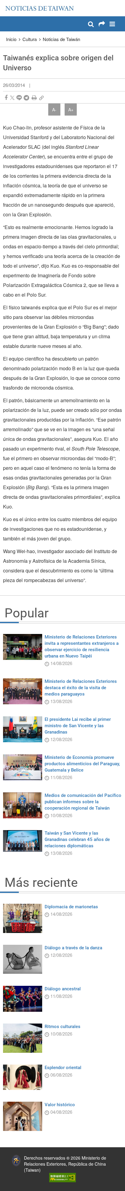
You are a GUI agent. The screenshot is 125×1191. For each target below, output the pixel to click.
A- (54, 110)
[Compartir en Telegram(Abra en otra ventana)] (26, 97)
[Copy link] (41, 97)
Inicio (11, 39)
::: (6, 3)
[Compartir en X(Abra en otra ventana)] (12, 97)
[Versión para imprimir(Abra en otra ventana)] (34, 97)
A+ (70, 110)
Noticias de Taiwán (61, 39)
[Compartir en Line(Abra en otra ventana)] (19, 97)
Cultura (29, 39)
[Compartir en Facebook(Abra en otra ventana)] (6, 97)
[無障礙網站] (62, 1177)
